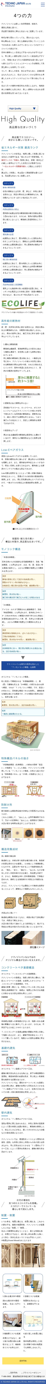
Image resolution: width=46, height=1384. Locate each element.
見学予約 (23, 1361)
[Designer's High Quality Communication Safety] (23, 109)
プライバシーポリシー (32, 1373)
